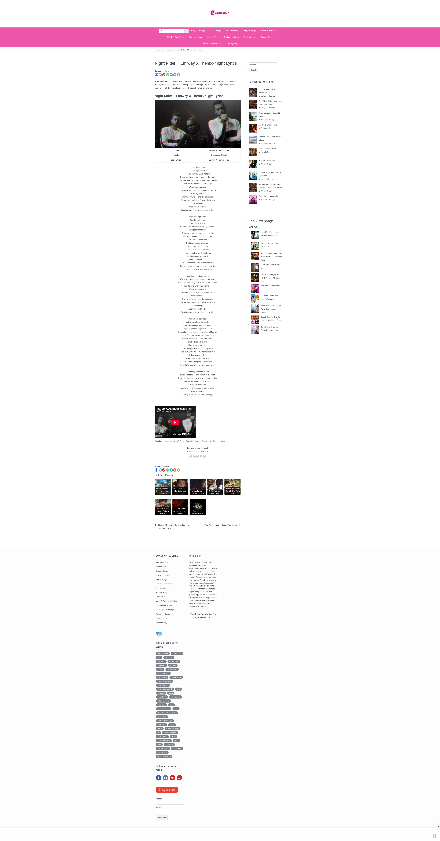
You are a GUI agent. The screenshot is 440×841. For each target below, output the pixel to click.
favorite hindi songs (164, 681)
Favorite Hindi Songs (269, 31)
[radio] (190, 457)
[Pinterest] (163, 74)
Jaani (171, 693)
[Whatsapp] (167, 74)
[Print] (174, 74)
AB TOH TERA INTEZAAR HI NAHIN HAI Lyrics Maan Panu (272, 256)
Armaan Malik (174, 661)
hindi (178, 689)
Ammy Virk (168, 657)
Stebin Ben (169, 744)
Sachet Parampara (170, 733)
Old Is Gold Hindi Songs (211, 44)
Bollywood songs (198, 31)
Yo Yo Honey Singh (164, 756)
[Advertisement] (203, 658)
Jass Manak (162, 697)
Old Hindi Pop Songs (175, 37)
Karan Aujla (161, 705)
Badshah (173, 665)
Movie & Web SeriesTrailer (167, 713)
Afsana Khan (176, 653)
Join (159, 633)
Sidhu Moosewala (164, 740)
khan (171, 705)
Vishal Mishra (162, 752)
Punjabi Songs (213, 37)
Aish (159, 657)
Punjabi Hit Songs (231, 37)
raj (158, 733)
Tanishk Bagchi (163, 748)
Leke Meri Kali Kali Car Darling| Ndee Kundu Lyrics (270, 235)
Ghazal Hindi (161, 588)
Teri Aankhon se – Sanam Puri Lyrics (221, 525)
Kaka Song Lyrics (164, 701)
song (159, 744)
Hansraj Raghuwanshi (165, 689)
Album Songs (215, 31)
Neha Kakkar (162, 717)
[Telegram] (171, 74)
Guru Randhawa (163, 685)
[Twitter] (160, 74)
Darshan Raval (172, 669)
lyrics (176, 709)
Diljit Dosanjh (162, 677)
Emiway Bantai (176, 677)
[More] (178, 74)
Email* (158, 808)
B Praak (160, 669)
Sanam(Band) (162, 736)
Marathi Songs (232, 31)
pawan (172, 725)
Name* (159, 799)
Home (157, 50)
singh (176, 740)
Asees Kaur (161, 665)
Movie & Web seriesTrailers (166, 601)
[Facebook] (156, 74)
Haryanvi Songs (249, 31)
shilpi (173, 736)
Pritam (160, 729)
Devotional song (163, 673)
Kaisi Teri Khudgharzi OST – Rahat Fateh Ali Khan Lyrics (271, 278)
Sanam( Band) (232, 44)
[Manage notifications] (434, 836)
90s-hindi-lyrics (163, 653)
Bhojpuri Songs (267, 37)
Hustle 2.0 (161, 693)
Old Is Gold (161, 725)
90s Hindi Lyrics (195, 37)
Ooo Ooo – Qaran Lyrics (270, 286)
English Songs (250, 37)
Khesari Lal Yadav (164, 709)
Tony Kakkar (177, 748)
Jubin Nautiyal (175, 697)
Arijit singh (161, 661)
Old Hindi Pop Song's (165, 721)
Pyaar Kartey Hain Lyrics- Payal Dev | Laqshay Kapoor (271, 309)
